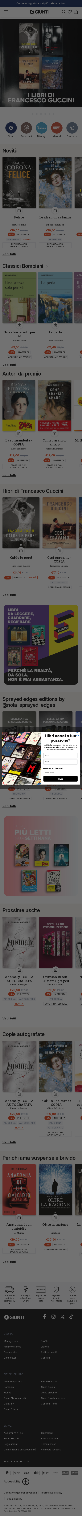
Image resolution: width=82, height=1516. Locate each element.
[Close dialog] (77, 734)
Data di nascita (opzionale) (53, 768)
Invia (60, 778)
